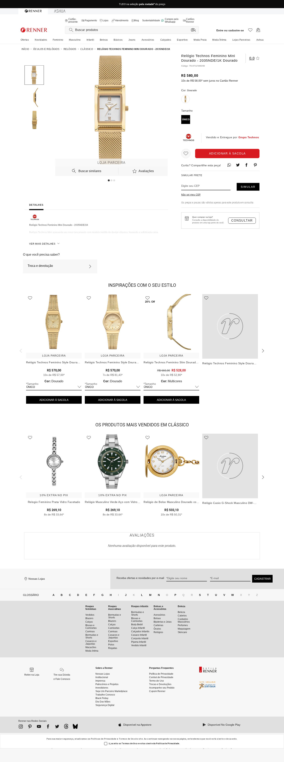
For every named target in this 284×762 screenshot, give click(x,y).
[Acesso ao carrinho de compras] (258, 31)
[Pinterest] (29, 727)
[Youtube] (39, 727)
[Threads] (66, 727)
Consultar (242, 220)
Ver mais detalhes (42, 243)
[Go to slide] (109, 180)
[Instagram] (20, 727)
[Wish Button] (185, 153)
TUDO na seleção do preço (142, 4)
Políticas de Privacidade (103, 739)
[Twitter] (57, 727)
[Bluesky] (75, 727)
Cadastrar (262, 578)
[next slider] (20, 350)
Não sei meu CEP (191, 194)
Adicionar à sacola (227, 153)
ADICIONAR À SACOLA (53, 399)
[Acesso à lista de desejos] (250, 31)
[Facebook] (48, 727)
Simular (248, 186)
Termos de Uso (127, 739)
